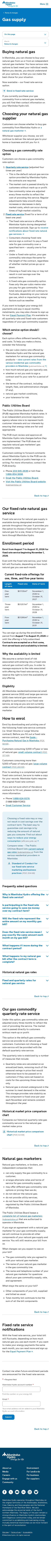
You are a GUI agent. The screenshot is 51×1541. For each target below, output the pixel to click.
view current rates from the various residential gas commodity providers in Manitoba (26, 362)
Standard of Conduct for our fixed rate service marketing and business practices (24, 868)
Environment (33, 1468)
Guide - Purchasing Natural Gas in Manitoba (23, 740)
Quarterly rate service (17, 167)
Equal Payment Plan (20, 315)
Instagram (30, 1491)
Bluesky (36, 1491)
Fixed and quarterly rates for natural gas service (19, 982)
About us (6, 1468)
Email (5, 1399)
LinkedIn (23, 1491)
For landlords (33, 1471)
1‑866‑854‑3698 (14, 474)
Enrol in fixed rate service (20, 91)
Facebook (4, 1491)
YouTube (17, 1491)
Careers (6, 1475)
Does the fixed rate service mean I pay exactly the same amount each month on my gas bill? (22, 935)
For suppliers (33, 1478)
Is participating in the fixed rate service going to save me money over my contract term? (21, 908)
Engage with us (9, 1478)
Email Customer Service (18, 805)
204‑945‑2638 (20, 471)
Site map (5, 1532)
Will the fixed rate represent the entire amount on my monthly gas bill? (22, 921)
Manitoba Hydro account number (18, 1385)
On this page (9, 34)
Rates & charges (11, 13)
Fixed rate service (15, 214)
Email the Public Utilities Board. (22, 478)
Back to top (40, 495)
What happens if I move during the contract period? (22, 947)
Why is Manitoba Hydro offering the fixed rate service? (23, 896)
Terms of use (16, 1532)
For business (33, 1475)
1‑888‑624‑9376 (21, 798)
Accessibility (27, 1532)
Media (5, 1471)
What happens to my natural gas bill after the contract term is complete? (21, 959)
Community (7, 1482)
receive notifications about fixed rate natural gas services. (28, 230)
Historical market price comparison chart (25, 1133)
